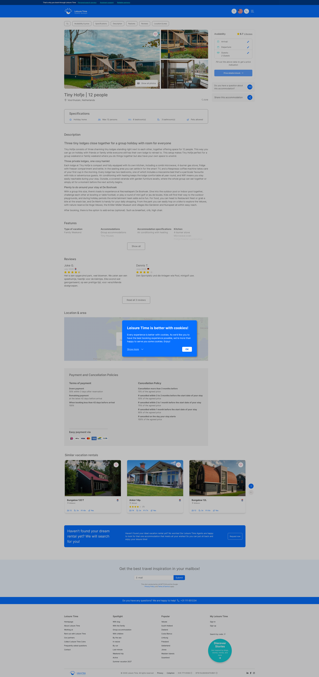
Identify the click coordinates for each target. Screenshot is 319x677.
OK (187, 349)
